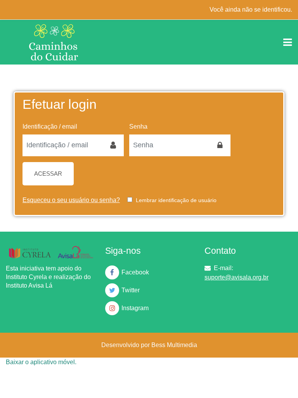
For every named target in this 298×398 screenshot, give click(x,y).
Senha (138, 126)
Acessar (48, 174)
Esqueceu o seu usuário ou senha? (71, 200)
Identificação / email (50, 126)
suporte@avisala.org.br (236, 277)
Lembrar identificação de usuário (176, 200)
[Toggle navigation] (287, 42)
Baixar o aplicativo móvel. (41, 362)
